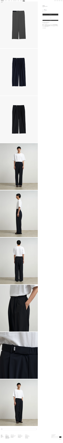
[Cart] (62, 0)
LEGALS (1, 437)
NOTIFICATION (50, 14)
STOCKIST (1, 435)
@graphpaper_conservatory (7, 437)
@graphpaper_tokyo (7, 436)
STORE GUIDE (2, 436)
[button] (50, 18)
